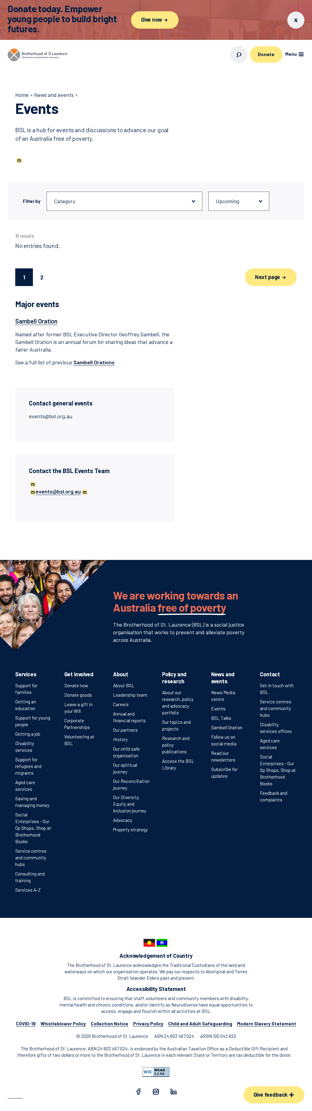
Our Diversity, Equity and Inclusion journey (129, 803)
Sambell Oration (227, 727)
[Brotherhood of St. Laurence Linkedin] (173, 1093)
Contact (270, 674)
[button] (18, 160)
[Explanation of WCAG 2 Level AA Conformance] (156, 1072)
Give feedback (271, 1094)
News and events (223, 678)
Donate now (76, 685)
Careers (121, 704)
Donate (266, 54)
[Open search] (238, 54)
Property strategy (130, 829)
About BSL (123, 685)
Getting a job (27, 734)
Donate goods (78, 695)
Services (26, 674)
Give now (152, 19)
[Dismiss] (295, 20)
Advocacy (122, 820)
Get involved (79, 674)
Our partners (125, 730)
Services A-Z (28, 890)
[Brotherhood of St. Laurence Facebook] (138, 1093)
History (120, 739)
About (120, 674)
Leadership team (130, 695)
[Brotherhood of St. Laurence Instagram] (156, 1093)
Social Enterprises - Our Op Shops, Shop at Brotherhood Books (33, 828)
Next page (268, 277)
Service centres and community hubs (31, 857)
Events (218, 708)
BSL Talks (221, 718)
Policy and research (174, 678)
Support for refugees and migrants (28, 766)
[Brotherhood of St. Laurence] (37, 54)
